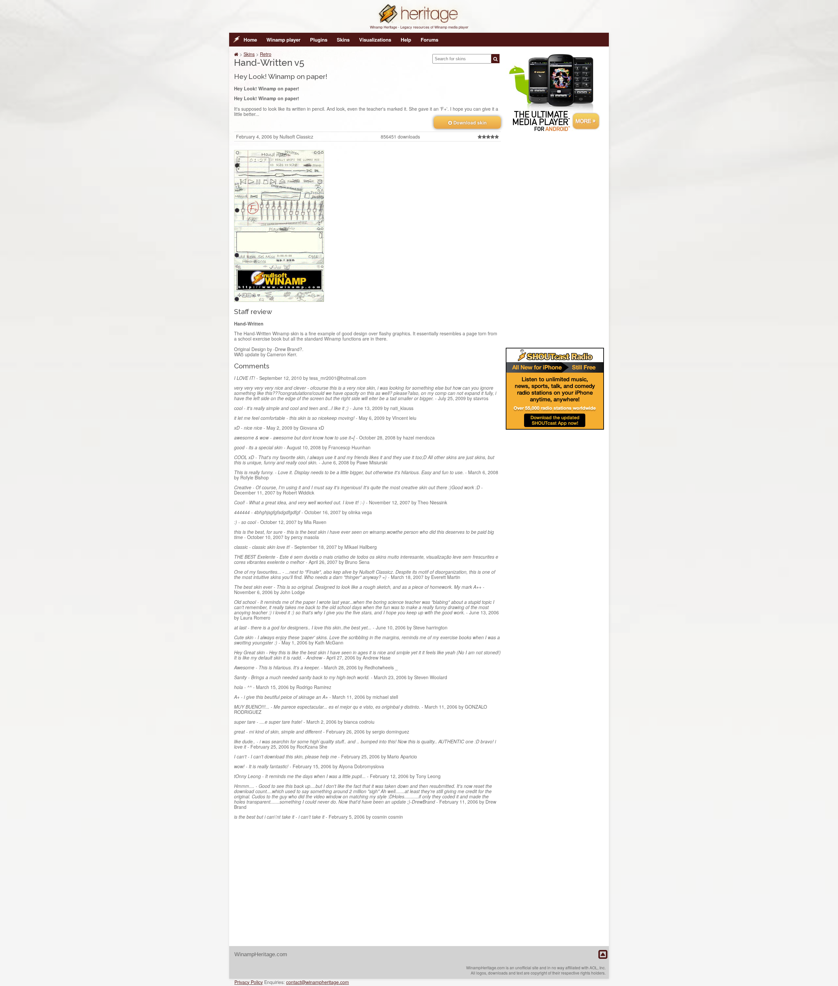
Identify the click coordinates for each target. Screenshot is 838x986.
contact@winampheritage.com (317, 982)
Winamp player (283, 39)
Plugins (318, 39)
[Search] (495, 58)
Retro (265, 54)
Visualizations (375, 39)
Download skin (469, 122)
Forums (429, 39)
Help (406, 39)
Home (250, 39)
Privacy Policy (248, 982)
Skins (343, 39)
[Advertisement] (555, 238)
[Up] (602, 954)
